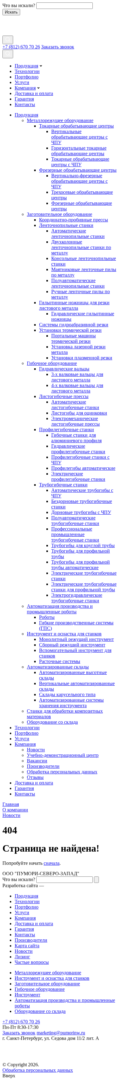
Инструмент (27, 994)
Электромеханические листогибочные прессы (75, 421)
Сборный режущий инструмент (72, 644)
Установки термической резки (70, 330)
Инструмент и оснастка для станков (64, 633)
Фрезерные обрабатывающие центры (78, 170)
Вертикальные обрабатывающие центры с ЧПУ (79, 137)
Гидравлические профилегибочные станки (78, 448)
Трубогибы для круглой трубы (83, 545)
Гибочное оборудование (52, 363)
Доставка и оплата (34, 93)
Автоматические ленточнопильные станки (78, 233)
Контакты (25, 104)
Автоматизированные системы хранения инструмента (71, 702)
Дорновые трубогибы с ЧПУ (81, 512)
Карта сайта (27, 945)
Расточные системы (59, 661)
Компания (25, 87)
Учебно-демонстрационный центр (63, 755)
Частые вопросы (32, 962)
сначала (52, 863)
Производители (43, 766)
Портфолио (26, 76)
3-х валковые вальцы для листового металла (77, 377)
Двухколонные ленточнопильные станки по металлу (81, 247)
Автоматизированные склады (58, 666)
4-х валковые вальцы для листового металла (77, 388)
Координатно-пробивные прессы (73, 219)
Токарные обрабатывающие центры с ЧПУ (80, 161)
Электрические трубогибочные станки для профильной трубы (84, 586)
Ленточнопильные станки (66, 225)
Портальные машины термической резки (73, 338)
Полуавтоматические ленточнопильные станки (78, 283)
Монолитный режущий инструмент (76, 639)
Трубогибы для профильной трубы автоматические (80, 564)
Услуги (22, 82)
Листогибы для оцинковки (79, 413)
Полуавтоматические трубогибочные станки (75, 520)
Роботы (47, 617)
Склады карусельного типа (67, 694)
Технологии (27, 71)
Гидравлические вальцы (64, 368)
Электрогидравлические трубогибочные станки (76, 597)
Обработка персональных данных (62, 771)
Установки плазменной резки (81, 357)
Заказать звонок (57, 46)
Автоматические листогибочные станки (75, 404)
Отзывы (35, 777)
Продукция (26, 65)
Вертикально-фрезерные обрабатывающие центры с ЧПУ (79, 181)
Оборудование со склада (52, 722)
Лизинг (22, 956)
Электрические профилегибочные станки (78, 476)
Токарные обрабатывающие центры (76, 125)
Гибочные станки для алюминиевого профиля (76, 437)
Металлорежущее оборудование (60, 120)
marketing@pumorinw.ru (61, 1032)
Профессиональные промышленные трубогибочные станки (75, 534)
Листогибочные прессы (63, 396)
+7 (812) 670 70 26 (21, 46)
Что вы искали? (18, 5)
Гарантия (24, 99)
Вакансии (37, 760)
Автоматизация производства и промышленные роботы (60, 609)
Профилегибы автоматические (83, 468)
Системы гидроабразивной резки (73, 324)
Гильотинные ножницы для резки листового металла (74, 305)
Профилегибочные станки (66, 429)
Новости (36, 749)
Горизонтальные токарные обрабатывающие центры (78, 150)
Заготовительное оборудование (59, 214)
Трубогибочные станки (63, 484)
